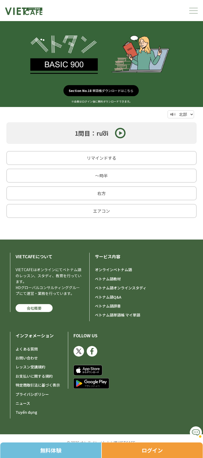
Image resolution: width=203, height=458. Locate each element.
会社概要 (34, 308)
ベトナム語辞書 (108, 306)
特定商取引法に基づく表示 (38, 385)
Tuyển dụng (26, 412)
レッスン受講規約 (30, 366)
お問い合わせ (27, 357)
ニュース (23, 403)
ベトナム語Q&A (108, 297)
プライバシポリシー (32, 394)
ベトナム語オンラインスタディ (120, 287)
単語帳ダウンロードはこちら (101, 90)
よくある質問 (27, 349)
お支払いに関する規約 (34, 376)
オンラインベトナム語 (113, 269)
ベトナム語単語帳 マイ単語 (117, 315)
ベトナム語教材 (108, 278)
